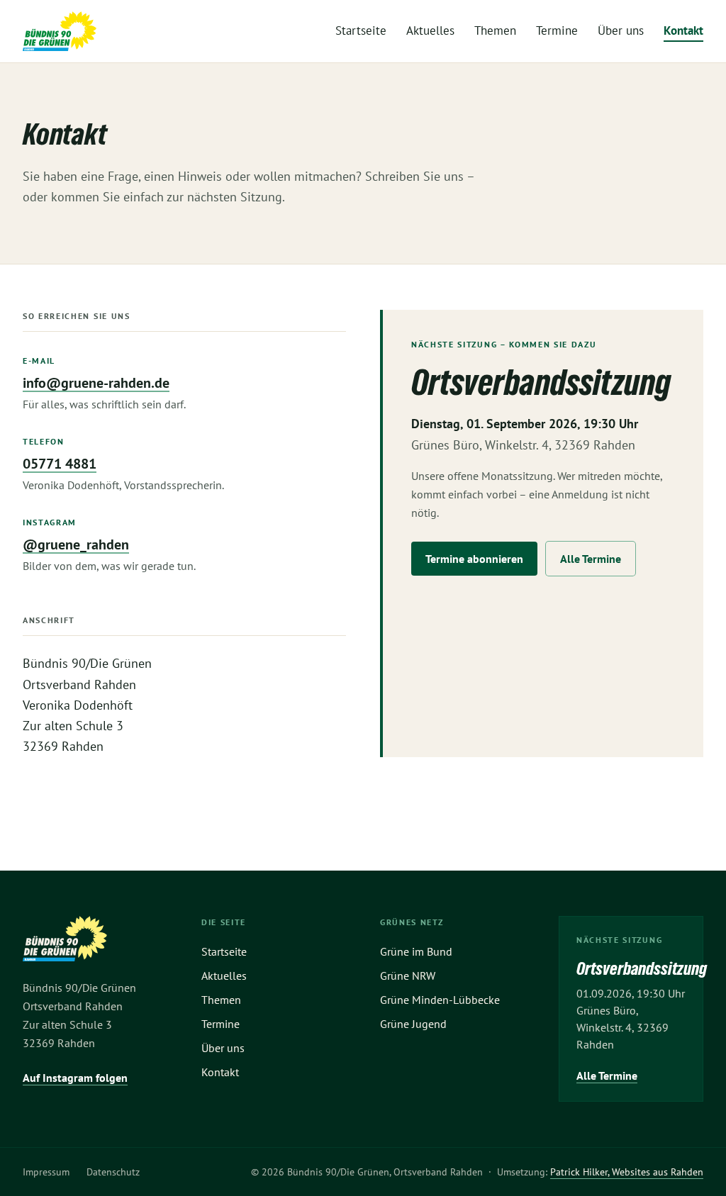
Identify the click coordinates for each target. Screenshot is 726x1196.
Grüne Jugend (413, 1024)
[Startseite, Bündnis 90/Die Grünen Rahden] (59, 31)
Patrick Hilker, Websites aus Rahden (626, 1172)
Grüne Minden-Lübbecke (440, 1000)
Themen (495, 30)
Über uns (621, 30)
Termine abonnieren (474, 559)
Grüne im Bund (416, 951)
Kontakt (683, 30)
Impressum (46, 1172)
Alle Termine (590, 559)
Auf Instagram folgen (75, 1078)
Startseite (360, 30)
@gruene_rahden (76, 544)
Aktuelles (430, 30)
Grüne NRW (407, 975)
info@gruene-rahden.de (96, 383)
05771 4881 (59, 463)
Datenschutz (113, 1172)
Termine (557, 30)
